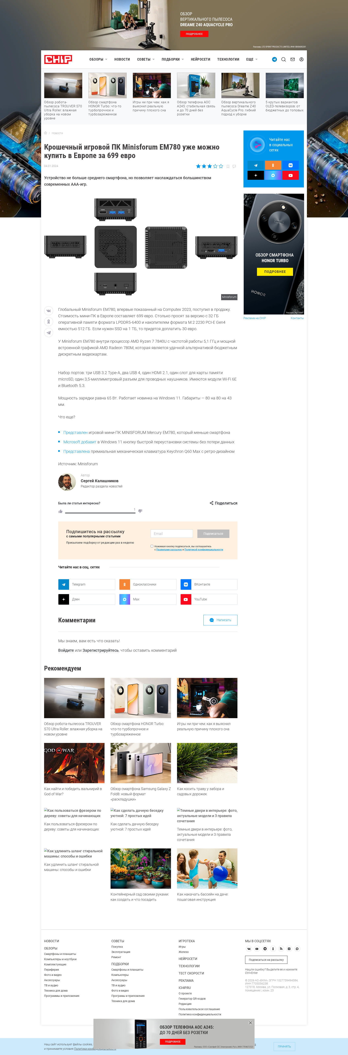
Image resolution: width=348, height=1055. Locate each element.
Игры (182, 946)
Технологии (228, 59)
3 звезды (209, 166)
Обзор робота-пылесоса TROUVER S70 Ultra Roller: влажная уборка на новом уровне (63, 110)
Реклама (186, 981)
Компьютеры (120, 974)
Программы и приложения (61, 995)
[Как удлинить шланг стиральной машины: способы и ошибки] (74, 853)
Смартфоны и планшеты (60, 954)
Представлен (75, 432)
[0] (140, 511)
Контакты (297, 318)
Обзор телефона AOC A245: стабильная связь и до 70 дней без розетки (196, 108)
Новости (122, 59)
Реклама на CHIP (254, 318)
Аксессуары (52, 980)
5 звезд (220, 166)
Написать (224, 620)
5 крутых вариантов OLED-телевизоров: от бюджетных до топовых (284, 106)
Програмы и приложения (128, 995)
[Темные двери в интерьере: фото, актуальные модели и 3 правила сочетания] (207, 816)
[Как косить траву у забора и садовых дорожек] (207, 763)
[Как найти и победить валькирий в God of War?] (74, 763)
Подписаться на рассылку (266, 959)
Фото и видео (53, 974)
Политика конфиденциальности (200, 1014)
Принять (284, 1046)
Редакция (185, 1003)
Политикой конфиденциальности (203, 549)
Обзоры (96, 59)
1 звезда (198, 166)
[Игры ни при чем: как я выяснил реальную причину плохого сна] (207, 698)
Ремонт (116, 957)
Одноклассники (144, 584)
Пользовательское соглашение (199, 1009)
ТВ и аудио (51, 985)
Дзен (76, 599)
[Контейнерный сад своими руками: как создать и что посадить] (141, 868)
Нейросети (200, 59)
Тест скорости (191, 973)
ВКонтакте (202, 584)
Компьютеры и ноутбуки (60, 959)
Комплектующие (55, 964)
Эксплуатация (120, 952)
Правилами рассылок (169, 549)
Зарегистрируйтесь (101, 650)
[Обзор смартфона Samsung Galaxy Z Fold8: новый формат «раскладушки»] (141, 763)
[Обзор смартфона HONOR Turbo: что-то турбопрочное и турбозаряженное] (141, 698)
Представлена (76, 451)
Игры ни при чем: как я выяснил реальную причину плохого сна (151, 106)
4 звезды (215, 166)
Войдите (66, 650)
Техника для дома (56, 990)
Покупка (117, 946)
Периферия (51, 969)
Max (136, 599)
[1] (60, 511)
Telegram (78, 584)
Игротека (187, 941)
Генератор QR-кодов (192, 998)
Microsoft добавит (79, 442)
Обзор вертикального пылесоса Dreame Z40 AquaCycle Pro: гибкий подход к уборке (238, 108)
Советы (144, 59)
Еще (250, 59)
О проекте (185, 993)
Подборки (171, 59)
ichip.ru (185, 988)
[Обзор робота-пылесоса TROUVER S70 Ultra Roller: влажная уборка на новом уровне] (74, 698)
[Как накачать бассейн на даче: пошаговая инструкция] (207, 868)
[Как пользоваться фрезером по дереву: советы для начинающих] (74, 813)
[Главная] (45, 133)
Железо (184, 952)
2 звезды (204, 166)
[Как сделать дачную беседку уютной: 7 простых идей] (141, 813)
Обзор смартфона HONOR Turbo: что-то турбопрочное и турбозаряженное (104, 108)
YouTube (200, 599)
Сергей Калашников (99, 480)
